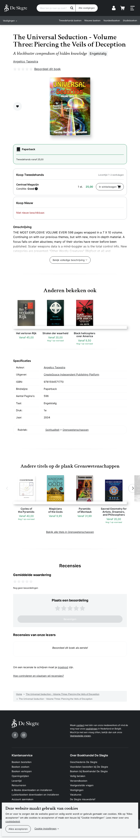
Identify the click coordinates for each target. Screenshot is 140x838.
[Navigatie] (132, 8)
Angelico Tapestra (25, 61)
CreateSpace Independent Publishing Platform (71, 374)
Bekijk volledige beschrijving (69, 260)
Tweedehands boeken (70, 20)
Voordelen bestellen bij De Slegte (89, 766)
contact (80, 725)
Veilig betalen (77, 776)
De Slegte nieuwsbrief (82, 799)
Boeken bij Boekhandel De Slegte (89, 771)
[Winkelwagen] (122, 8)
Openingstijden (20, 776)
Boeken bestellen (22, 762)
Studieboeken (130, 20)
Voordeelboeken (111, 20)
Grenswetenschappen (76, 429)
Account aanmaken (22, 799)
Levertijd (17, 780)
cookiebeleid (12, 821)
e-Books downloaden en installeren (32, 790)
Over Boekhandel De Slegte (89, 755)
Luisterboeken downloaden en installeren (35, 794)
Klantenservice (22, 755)
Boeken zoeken (20, 766)
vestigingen (92, 728)
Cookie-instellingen (45, 828)
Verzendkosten (78, 780)
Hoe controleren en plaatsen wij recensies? (38, 675)
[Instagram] (23, 735)
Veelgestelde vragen (80, 735)
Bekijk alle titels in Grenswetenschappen (70, 531)
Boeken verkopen (22, 771)
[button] (7, 488)
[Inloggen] (113, 8)
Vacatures (75, 794)
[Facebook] (15, 735)
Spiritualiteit (52, 429)
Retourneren (19, 785)
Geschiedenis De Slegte (83, 762)
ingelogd (63, 667)
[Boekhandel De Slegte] (15, 8)
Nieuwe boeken (92, 20)
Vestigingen (76, 790)
